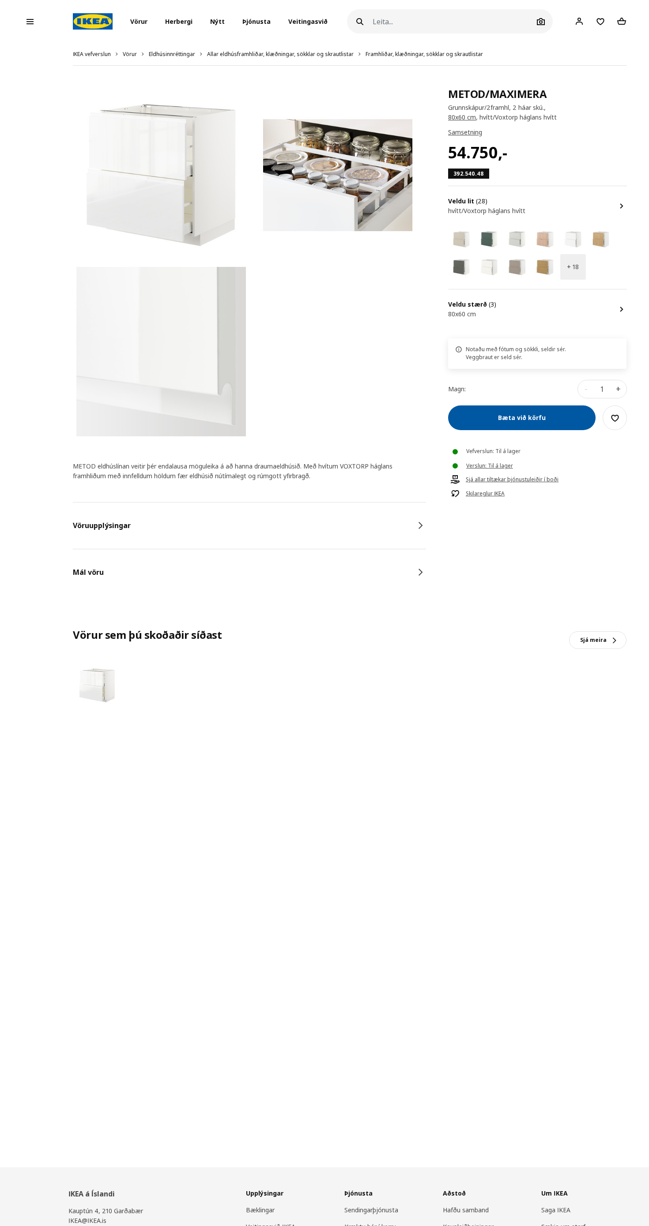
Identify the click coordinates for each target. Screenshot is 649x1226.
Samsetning (465, 132)
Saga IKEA (555, 1210)
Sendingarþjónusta (371, 1210)
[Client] (579, 21)
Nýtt (217, 21)
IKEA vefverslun (92, 54)
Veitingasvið (308, 21)
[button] (141, 21)
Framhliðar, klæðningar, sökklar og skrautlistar (424, 54)
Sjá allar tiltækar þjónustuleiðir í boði (512, 480)
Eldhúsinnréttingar (172, 54)
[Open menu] (30, 21)
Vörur (130, 54)
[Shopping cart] (621, 21)
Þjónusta (256, 21)
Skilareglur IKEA (485, 494)
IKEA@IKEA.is (87, 1220)
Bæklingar (260, 1210)
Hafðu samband (466, 1210)
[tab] (249, 525)
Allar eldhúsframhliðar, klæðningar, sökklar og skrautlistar (280, 54)
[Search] (360, 21)
